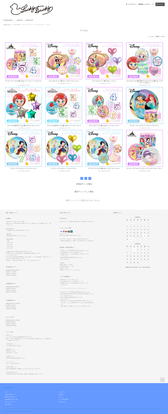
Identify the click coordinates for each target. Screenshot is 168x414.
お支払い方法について (10, 394)
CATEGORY (8, 20)
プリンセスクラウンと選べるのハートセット (104, 81)
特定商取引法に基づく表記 (11, 399)
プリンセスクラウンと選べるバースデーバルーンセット (64, 81)
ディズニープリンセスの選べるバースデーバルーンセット (104, 168)
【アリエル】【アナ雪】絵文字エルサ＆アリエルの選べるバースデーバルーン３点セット (144, 81)
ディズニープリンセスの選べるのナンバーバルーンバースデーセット (23, 81)
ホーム (6, 392)
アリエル (48, 24)
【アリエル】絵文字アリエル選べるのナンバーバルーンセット (64, 125)
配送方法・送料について (11, 396)
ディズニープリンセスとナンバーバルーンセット (23, 168)
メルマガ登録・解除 (63, 399)
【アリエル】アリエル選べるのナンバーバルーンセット (104, 125)
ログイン (148, 4)
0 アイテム (161, 4)
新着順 (163, 36)
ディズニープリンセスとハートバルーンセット (64, 168)
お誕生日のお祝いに (7, 24)
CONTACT (29, 20)
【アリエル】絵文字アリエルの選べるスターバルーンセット (23, 125)
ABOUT (20, 20)
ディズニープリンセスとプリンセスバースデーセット (144, 125)
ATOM (63, 401)
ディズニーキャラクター (39, 24)
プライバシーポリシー (10, 401)
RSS (60, 401)
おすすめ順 (151, 36)
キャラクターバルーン (27, 24)
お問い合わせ (8, 404)
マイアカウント (132, 4)
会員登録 (140, 4)
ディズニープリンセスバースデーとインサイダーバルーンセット (144, 168)
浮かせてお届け (17, 24)
